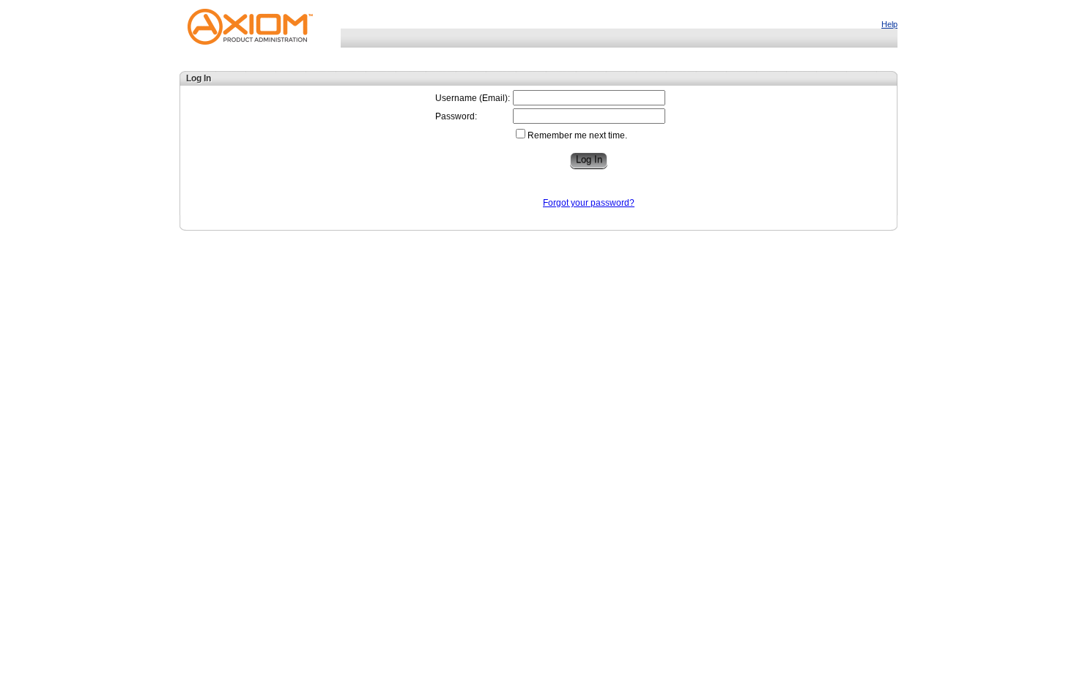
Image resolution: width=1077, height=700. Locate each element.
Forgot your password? (588, 203)
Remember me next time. (577, 135)
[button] (588, 160)
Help (889, 24)
